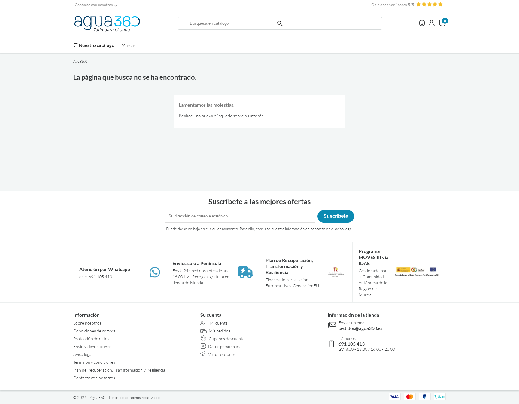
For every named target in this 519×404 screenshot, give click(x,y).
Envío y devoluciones (92, 346)
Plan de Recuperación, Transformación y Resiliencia (119, 369)
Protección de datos (91, 338)
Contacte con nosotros (94, 377)
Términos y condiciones (94, 362)
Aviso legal (82, 354)
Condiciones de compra (94, 330)
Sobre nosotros (87, 322)
